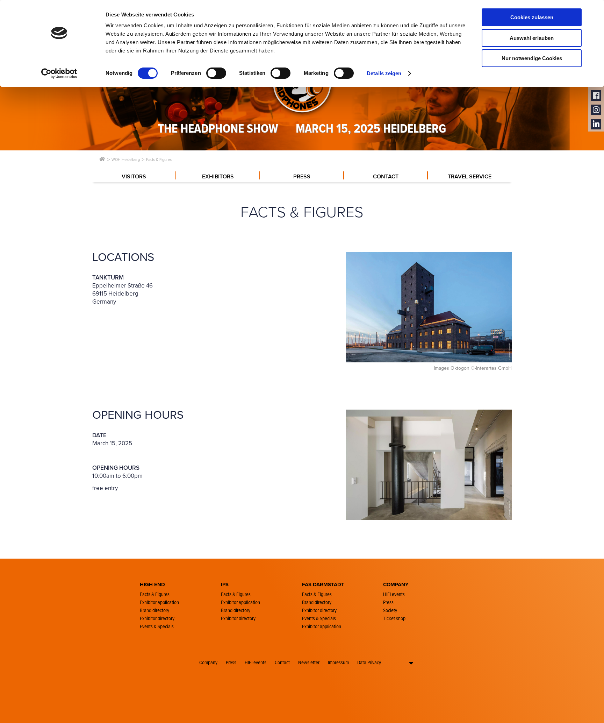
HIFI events (255, 662)
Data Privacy (369, 662)
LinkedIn (596, 124)
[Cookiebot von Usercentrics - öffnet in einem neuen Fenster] (59, 73)
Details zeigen (384, 73)
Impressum (338, 662)
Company (208, 662)
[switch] (216, 73)
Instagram (596, 110)
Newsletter (308, 662)
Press (231, 662)
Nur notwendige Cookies (532, 58)
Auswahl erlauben (532, 38)
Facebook (596, 95)
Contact (282, 662)
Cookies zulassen (531, 17)
